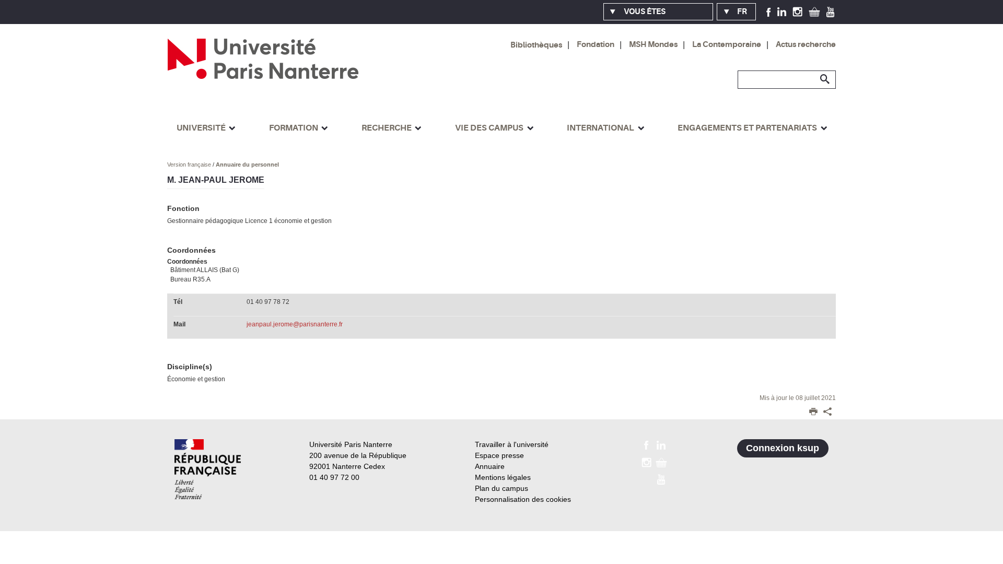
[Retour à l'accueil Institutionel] (207, 469)
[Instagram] (797, 11)
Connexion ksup (782, 448)
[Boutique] (814, 11)
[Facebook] (768, 11)
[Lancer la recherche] (825, 79)
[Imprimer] (813, 412)
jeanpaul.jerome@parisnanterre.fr (295, 324)
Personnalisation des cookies (523, 499)
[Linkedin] (781, 11)
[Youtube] (830, 11)
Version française (190, 164)
